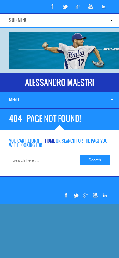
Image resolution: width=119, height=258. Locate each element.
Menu (14, 99)
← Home (47, 141)
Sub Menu (18, 20)
